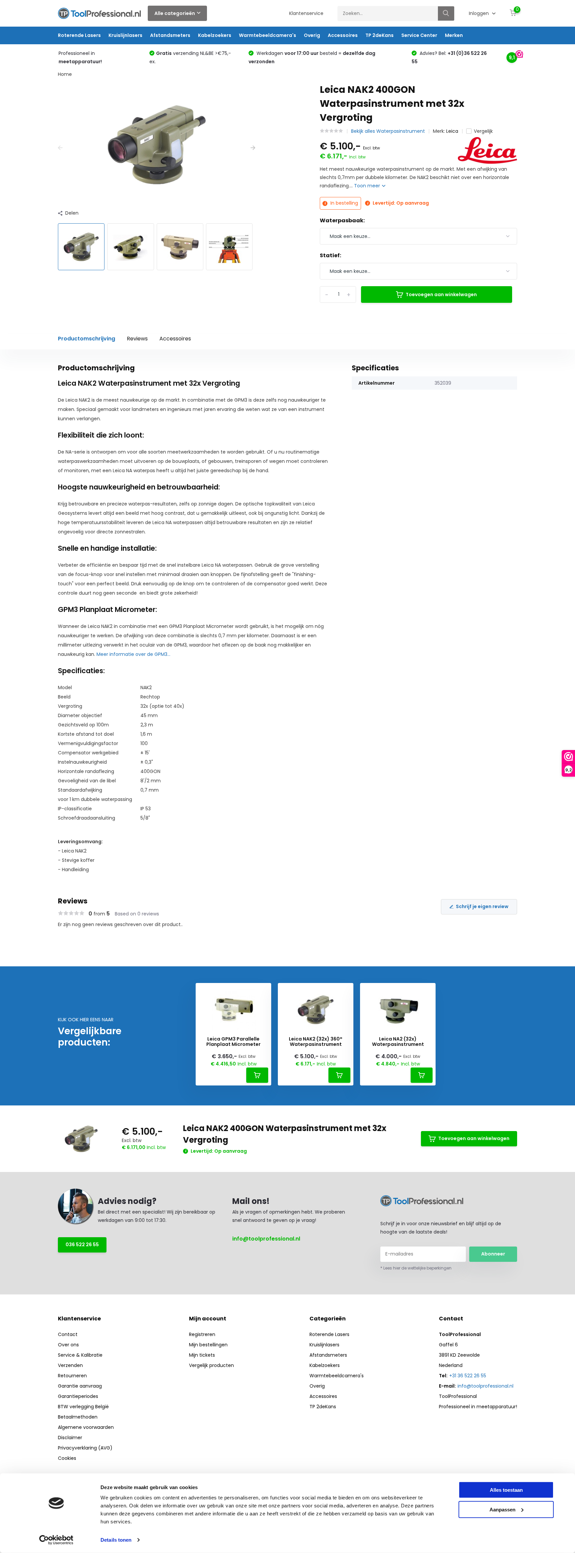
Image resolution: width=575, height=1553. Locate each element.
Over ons (68, 1344)
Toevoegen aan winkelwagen (441, 294)
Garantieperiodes (78, 1396)
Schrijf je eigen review (482, 906)
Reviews (137, 338)
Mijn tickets (202, 1355)
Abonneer (493, 1254)
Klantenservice (306, 13)
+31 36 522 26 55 (467, 1375)
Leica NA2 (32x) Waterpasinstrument (398, 1042)
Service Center (419, 35)
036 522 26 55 (82, 1244)
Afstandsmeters (170, 35)
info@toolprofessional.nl (266, 1239)
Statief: (330, 255)
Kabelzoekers (214, 35)
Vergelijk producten (211, 1365)
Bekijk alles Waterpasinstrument (388, 131)
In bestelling (343, 203)
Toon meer (367, 185)
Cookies (67, 1458)
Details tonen (115, 1540)
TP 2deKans (379, 35)
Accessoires (343, 35)
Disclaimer (70, 1437)
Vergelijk (483, 131)
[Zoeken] (446, 13)
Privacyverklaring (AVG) (85, 1448)
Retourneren (72, 1375)
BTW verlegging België (83, 1406)
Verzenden (70, 1365)
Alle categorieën (174, 13)
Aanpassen (502, 1509)
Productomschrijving (86, 338)
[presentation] (60, 147)
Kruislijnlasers (125, 35)
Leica (452, 131)
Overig (312, 35)
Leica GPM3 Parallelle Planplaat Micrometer (233, 1042)
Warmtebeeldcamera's (267, 35)
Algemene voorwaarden (86, 1427)
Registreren (202, 1334)
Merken (454, 35)
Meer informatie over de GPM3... (133, 654)
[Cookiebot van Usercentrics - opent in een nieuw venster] (56, 1540)
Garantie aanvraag (80, 1386)
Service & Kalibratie (80, 1355)
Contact (68, 1334)
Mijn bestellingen (208, 1344)
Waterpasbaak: (342, 220)
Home (65, 74)
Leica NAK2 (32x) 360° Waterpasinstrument (315, 1042)
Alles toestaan (506, 1490)
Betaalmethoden (77, 1417)
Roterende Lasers (79, 35)
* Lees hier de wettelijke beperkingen (416, 1268)
